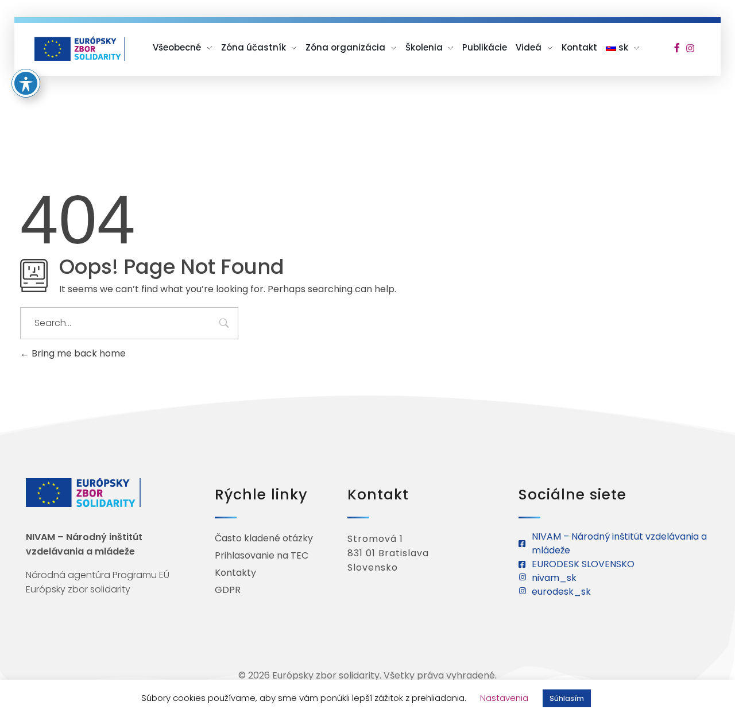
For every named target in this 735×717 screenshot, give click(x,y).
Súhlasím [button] (567, 698)
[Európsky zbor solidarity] (79, 48)
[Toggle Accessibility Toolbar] (26, 83)
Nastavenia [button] (504, 698)
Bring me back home (77, 353)
